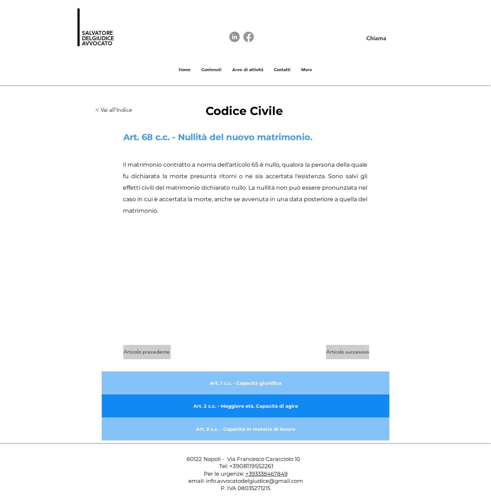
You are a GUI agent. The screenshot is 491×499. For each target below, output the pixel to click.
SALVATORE (97, 32)
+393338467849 (267, 473)
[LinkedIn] (234, 37)
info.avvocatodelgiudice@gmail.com (254, 480)
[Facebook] (248, 37)
